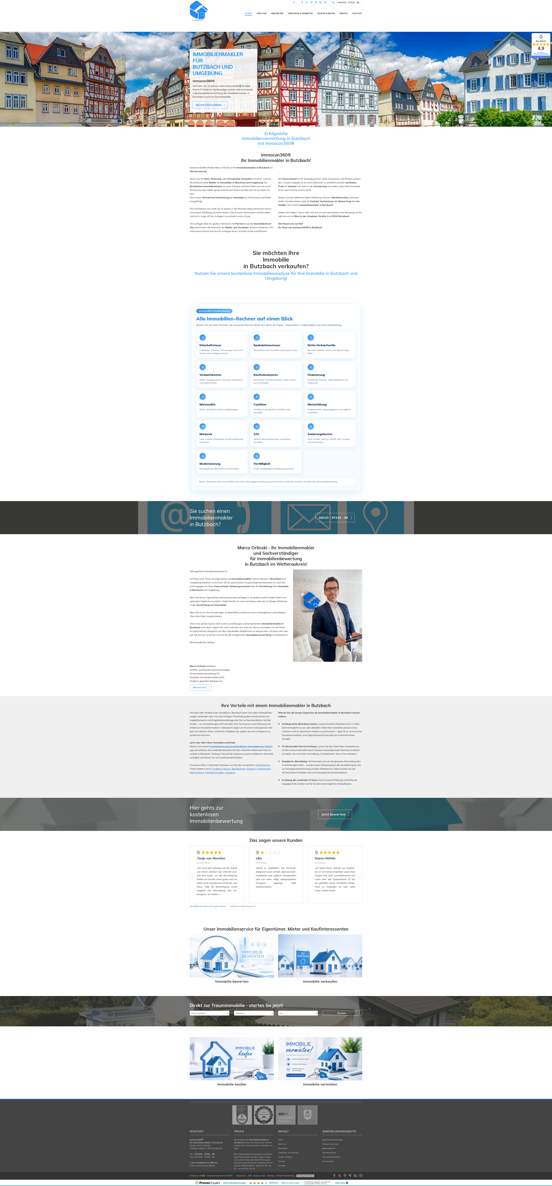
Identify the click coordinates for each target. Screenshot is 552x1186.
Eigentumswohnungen (332, 1139)
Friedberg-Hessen (221, 768)
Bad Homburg (197, 772)
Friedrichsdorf (264, 768)
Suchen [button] (341, 1013)
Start (248, 13)
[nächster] (359, 877)
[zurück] (193, 877)
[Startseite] (210, 11)
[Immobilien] (232, 1058)
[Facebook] (302, 2)
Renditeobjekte (329, 1152)
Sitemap (270, 1175)
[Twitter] (307, 2)
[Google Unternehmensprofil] (311, 2)
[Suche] (294, 2)
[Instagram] (325, 2)
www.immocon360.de (205, 1165)
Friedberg (261, 1162)
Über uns (262, 13)
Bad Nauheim (239, 768)
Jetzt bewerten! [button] (334, 814)
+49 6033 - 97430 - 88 (348, 2)
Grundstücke (328, 1161)
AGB (250, 1175)
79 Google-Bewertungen (541, 54)
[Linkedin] (320, 2)
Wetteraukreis (262, 765)
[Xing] (316, 2)
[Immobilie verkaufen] (320, 955)
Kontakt (357, 13)
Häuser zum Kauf (330, 1144)
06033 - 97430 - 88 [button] (333, 518)
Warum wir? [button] (200, 687)
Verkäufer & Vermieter (300, 13)
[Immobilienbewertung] (232, 955)
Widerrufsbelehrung (285, 1175)
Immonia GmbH (226, 1175)
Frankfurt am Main (214, 772)
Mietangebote (328, 1148)
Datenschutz (259, 1175)
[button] (222, 344)
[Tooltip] (254, 906)
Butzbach (238, 1162)
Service (343, 13)
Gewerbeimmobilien (331, 1157)
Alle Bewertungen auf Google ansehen (208, 906)
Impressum (241, 1175)
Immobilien (277, 13)
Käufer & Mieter (326, 13)
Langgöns (230, 772)
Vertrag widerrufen (305, 1175)
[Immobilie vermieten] (320, 1058)
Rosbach (251, 768)
